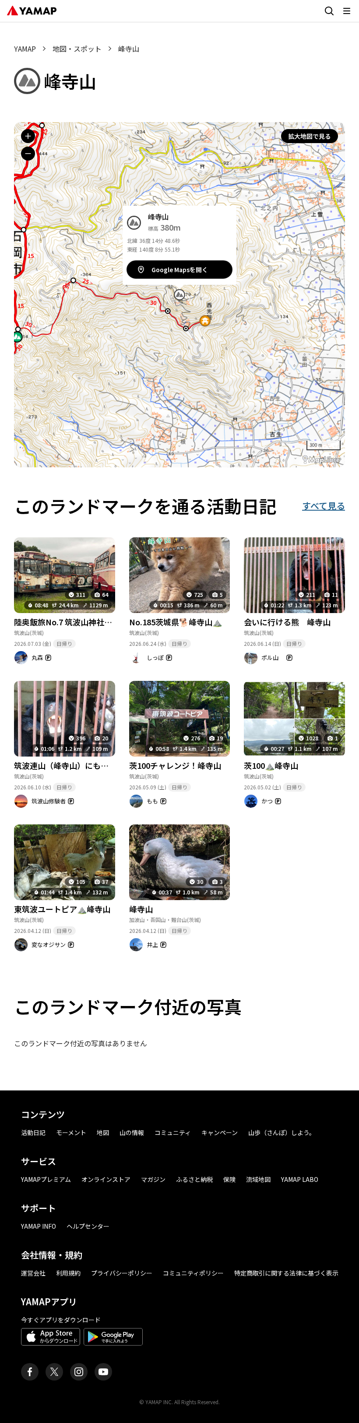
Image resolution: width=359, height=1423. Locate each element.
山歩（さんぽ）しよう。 (281, 1132)
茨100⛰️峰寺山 (271, 765)
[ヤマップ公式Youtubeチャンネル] (103, 1372)
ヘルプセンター (88, 1226)
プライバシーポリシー (121, 1273)
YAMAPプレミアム (46, 1179)
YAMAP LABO (299, 1179)
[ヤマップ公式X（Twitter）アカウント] (54, 1372)
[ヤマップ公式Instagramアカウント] (79, 1372)
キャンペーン (219, 1132)
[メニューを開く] (346, 11)
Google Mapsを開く (179, 269)
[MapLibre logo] (321, 460)
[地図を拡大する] (28, 136)
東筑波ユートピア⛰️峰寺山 (62, 909)
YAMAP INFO (38, 1226)
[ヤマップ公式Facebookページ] (30, 1372)
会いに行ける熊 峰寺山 (287, 621)
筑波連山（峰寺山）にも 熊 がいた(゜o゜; (94, 765)
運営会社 (33, 1273)
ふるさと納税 (194, 1179)
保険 (229, 1179)
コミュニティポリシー (193, 1273)
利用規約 (68, 1273)
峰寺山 (141, 909)
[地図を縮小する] (28, 154)
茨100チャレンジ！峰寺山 (175, 765)
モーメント (71, 1132)
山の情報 (132, 1132)
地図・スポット (77, 48)
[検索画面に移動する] (329, 11)
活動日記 (33, 1132)
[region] (179, 294)
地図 (103, 1132)
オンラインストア (105, 1179)
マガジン (153, 1179)
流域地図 (258, 1179)
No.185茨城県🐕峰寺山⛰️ (175, 621)
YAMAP (25, 48)
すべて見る (323, 505)
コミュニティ (173, 1132)
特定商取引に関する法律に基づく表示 (286, 1273)
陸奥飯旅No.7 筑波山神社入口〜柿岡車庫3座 (93, 621)
